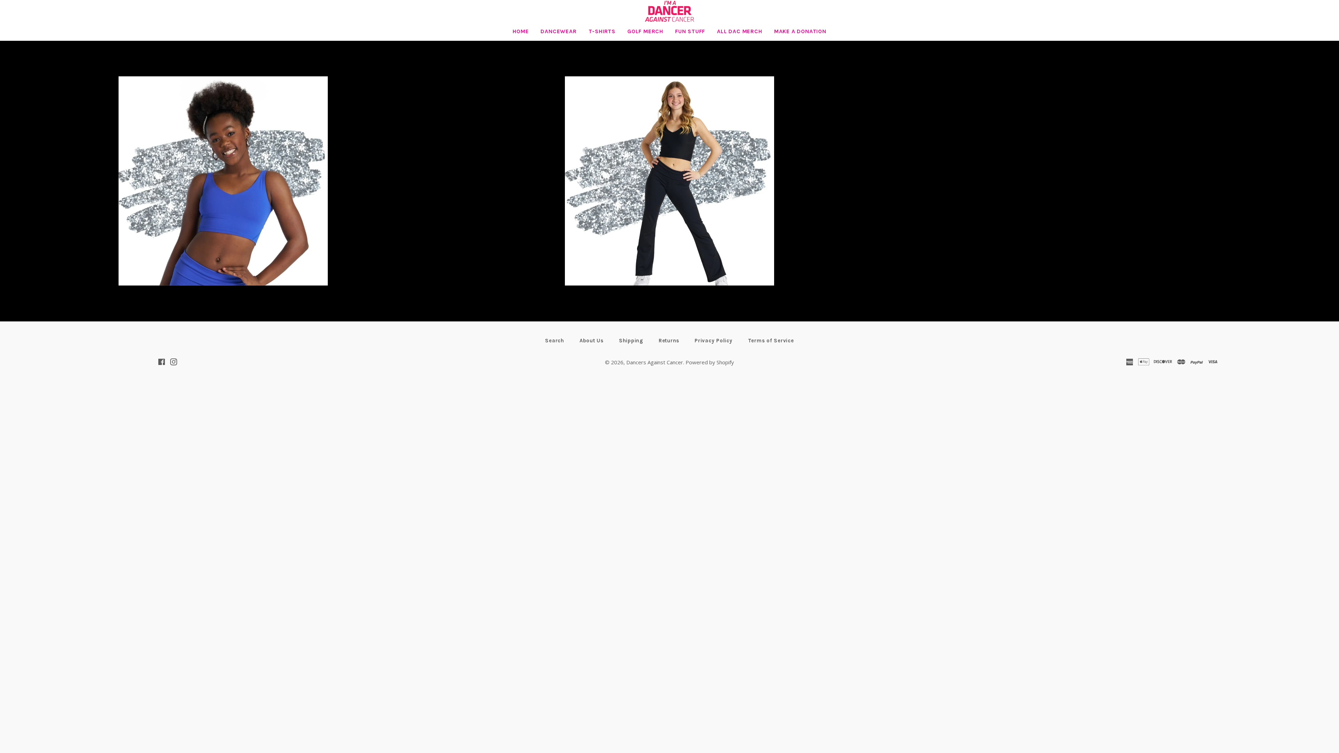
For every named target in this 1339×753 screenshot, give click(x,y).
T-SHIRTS (602, 31)
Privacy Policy (714, 340)
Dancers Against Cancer (654, 362)
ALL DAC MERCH (739, 31)
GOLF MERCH (645, 31)
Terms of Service (771, 340)
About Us (592, 340)
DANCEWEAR (558, 31)
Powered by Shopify (710, 362)
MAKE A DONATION (800, 31)
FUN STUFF (690, 31)
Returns (669, 340)
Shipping (631, 340)
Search (554, 340)
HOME (521, 31)
